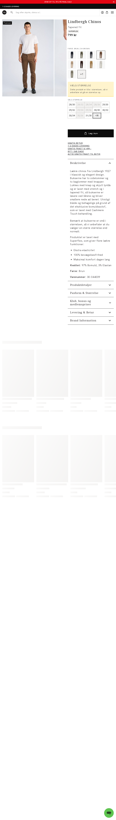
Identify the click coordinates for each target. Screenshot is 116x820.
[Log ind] (102, 12)
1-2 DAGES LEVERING (10, 6)
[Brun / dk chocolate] (81, 64)
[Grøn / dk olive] (72, 74)
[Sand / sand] (72, 64)
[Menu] (112, 12)
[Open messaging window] (109, 813)
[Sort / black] (91, 55)
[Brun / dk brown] (101, 55)
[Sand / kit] (101, 64)
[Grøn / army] (81, 55)
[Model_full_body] (28, 57)
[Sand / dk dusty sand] (91, 64)
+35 (96, 115)
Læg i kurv (93, 133)
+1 (81, 74)
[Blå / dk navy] (72, 55)
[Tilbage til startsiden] (4, 12)
